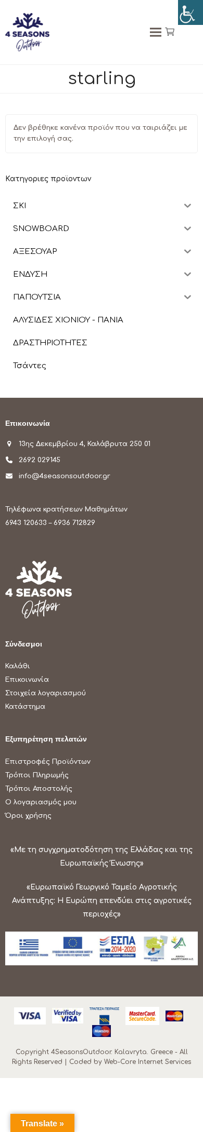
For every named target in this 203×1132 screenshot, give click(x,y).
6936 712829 (74, 523)
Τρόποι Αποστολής (38, 788)
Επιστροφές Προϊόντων (48, 761)
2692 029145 (39, 460)
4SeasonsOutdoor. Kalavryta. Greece (112, 1052)
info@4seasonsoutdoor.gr (64, 476)
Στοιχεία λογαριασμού (45, 693)
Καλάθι (17, 666)
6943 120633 (26, 523)
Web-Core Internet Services (147, 1062)
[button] (169, 32)
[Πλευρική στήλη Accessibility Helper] (190, 12)
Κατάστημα (25, 706)
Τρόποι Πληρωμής (37, 775)
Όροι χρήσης (28, 815)
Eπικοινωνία (27, 679)
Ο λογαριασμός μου (41, 802)
